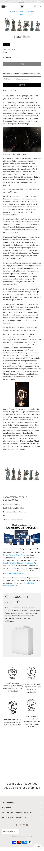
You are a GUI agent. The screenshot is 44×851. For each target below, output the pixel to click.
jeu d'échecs (15, 555)
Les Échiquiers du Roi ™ (24, 837)
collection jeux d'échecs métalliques (19, 563)
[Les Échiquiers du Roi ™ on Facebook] (16, 825)
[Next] (39, 24)
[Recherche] (35, 6)
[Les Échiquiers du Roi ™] (22, 6)
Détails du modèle (9, 91)
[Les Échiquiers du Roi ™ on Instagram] (20, 825)
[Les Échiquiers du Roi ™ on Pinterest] (23, 825)
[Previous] (4, 24)
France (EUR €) (9, 831)
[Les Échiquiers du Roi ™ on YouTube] (27, 825)
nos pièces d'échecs (16, 573)
